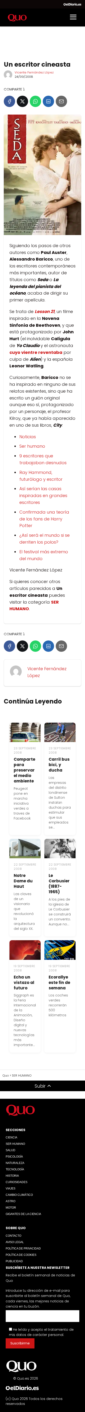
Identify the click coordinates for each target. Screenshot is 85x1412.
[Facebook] (9, 101)
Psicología (14, 1156)
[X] (22, 101)
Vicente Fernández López (34, 72)
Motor (11, 1207)
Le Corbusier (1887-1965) (59, 884)
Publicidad (14, 1261)
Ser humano (32, 446)
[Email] (61, 101)
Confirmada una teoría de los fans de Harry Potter (44, 519)
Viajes (10, 1188)
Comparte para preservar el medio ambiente (24, 770)
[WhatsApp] (35, 101)
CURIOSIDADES (16, 1182)
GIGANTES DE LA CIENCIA (23, 1214)
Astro (10, 1201)
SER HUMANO (15, 1144)
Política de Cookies (21, 1255)
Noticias (27, 437)
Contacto (13, 1235)
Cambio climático (19, 1195)
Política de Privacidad (23, 1248)
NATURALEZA (15, 1163)
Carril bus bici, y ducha (59, 764)
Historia (12, 1175)
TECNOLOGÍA (15, 1169)
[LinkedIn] (48, 101)
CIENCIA (11, 1137)
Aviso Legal (15, 1242)
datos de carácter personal (39, 1334)
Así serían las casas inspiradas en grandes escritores (43, 495)
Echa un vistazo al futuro (24, 982)
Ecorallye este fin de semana (59, 982)
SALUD (10, 1150)
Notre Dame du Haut (23, 881)
